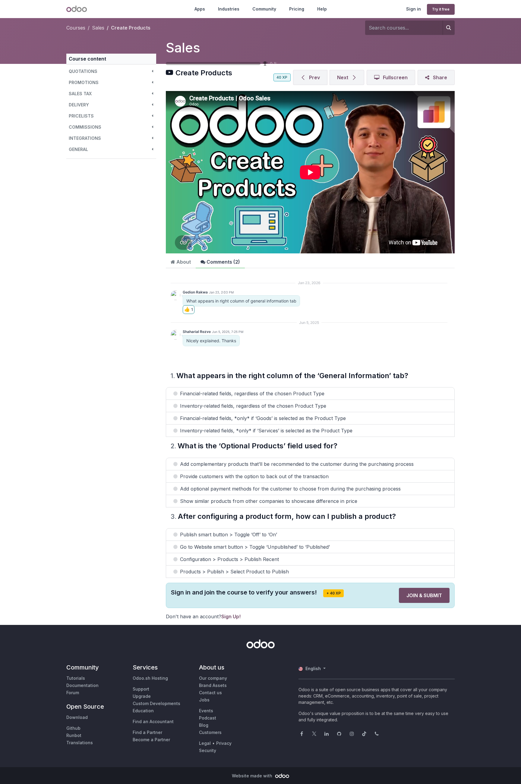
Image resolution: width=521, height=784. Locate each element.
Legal (205, 743)
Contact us (210, 692)
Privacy (224, 743)
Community (264, 8)
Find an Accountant (153, 721)
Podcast (207, 717)
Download (77, 717)
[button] (111, 71)
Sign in (413, 8)
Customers (210, 732)
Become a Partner (151, 739)
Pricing (296, 8)
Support (141, 688)
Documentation (82, 685)
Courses (75, 28)
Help (322, 8)
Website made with (252, 775)
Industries (228, 8)
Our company (213, 678)
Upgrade (142, 696)
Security (207, 750)
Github (73, 728)
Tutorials (75, 678)
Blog (203, 725)
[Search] (449, 27)
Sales (183, 47)
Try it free (441, 9)
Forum (72, 692)
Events (206, 710)
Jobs (204, 699)
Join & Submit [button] (424, 595)
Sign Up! (231, 616)
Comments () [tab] (222, 262)
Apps (199, 8)
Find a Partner (147, 732)
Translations (79, 742)
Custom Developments (156, 703)
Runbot (73, 735)
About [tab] (183, 262)
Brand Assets (213, 685)
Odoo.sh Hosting (150, 678)
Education (143, 710)
